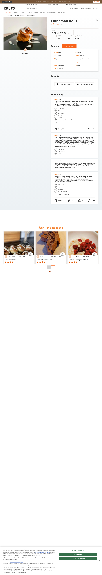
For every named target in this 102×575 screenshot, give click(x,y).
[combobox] (33, 291)
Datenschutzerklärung (34, 310)
